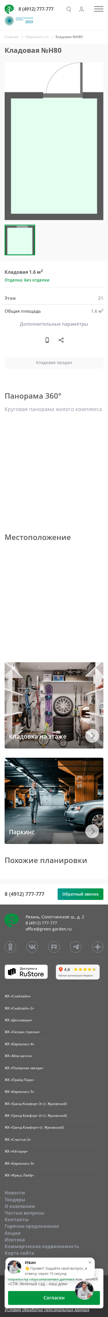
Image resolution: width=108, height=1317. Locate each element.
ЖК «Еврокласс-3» (19, 1163)
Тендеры (15, 1199)
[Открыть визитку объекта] (47, 340)
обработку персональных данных (41, 1279)
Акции (13, 1233)
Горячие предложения (32, 1226)
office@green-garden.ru (49, 929)
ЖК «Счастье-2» (18, 1139)
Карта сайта (19, 1253)
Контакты (17, 1219)
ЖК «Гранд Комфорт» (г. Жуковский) (34, 1127)
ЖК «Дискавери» (18, 1020)
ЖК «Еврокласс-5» (19, 1091)
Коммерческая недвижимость (42, 1246)
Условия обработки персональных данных (47, 1309)
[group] (54, 141)
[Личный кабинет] (81, 9)
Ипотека (15, 1240)
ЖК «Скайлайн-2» (19, 1008)
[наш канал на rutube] (54, 947)
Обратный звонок (80, 894)
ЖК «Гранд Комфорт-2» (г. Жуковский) (36, 1115)
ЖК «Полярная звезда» (24, 1067)
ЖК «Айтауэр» (16, 1151)
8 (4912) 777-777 (36, 9)
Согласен (54, 1298)
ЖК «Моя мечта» (18, 1055)
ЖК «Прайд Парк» (19, 1079)
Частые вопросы (24, 1213)
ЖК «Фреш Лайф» (19, 1175)
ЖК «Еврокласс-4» (19, 1044)
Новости (15, 1193)
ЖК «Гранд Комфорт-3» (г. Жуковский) (36, 1103)
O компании (20, 1206)
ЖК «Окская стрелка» (22, 1031)
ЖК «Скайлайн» (18, 996)
